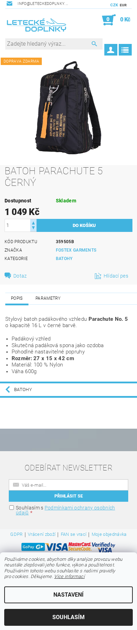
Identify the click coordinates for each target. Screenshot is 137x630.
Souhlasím (68, 617)
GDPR (16, 534)
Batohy (64, 258)
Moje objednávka (109, 534)
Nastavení (68, 594)
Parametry (48, 298)
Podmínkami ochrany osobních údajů (65, 510)
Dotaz (20, 276)
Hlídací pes (116, 276)
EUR (123, 5)
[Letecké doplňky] (36, 26)
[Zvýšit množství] (33, 222)
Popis (17, 298)
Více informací (69, 576)
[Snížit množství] (33, 228)
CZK (114, 5)
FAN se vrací (74, 534)
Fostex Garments (76, 250)
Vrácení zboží (42, 534)
